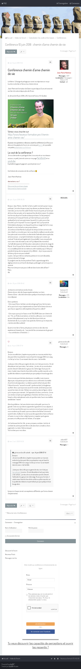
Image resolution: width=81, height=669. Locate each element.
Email (28, 575)
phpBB (11, 664)
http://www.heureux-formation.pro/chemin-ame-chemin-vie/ (28, 136)
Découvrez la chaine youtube (17, 188)
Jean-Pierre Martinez (64, 73)
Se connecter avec (40, 631)
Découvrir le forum (11, 551)
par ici (41, 145)
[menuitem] (4, 3)
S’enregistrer (18, 522)
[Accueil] (8, 15)
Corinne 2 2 (64, 290)
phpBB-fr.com (13, 666)
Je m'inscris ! (40, 624)
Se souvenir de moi (13, 536)
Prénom (29, 584)
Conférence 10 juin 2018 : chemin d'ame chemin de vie (35, 44)
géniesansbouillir (64, 342)
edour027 (64, 440)
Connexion (8, 522)
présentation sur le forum (23, 147)
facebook (41, 158)
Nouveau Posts (10, 554)
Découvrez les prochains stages (18, 186)
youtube (12, 161)
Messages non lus (11, 558)
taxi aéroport (16, 472)
